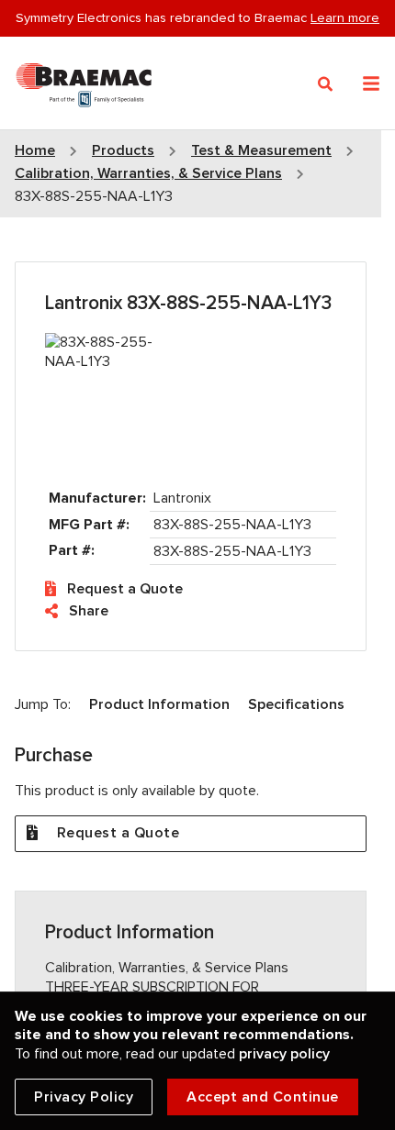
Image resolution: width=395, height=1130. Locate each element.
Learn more (344, 17)
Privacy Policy (83, 1097)
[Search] (325, 84)
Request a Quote (125, 589)
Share (88, 611)
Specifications (296, 704)
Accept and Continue (262, 1097)
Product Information (159, 704)
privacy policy (284, 1054)
